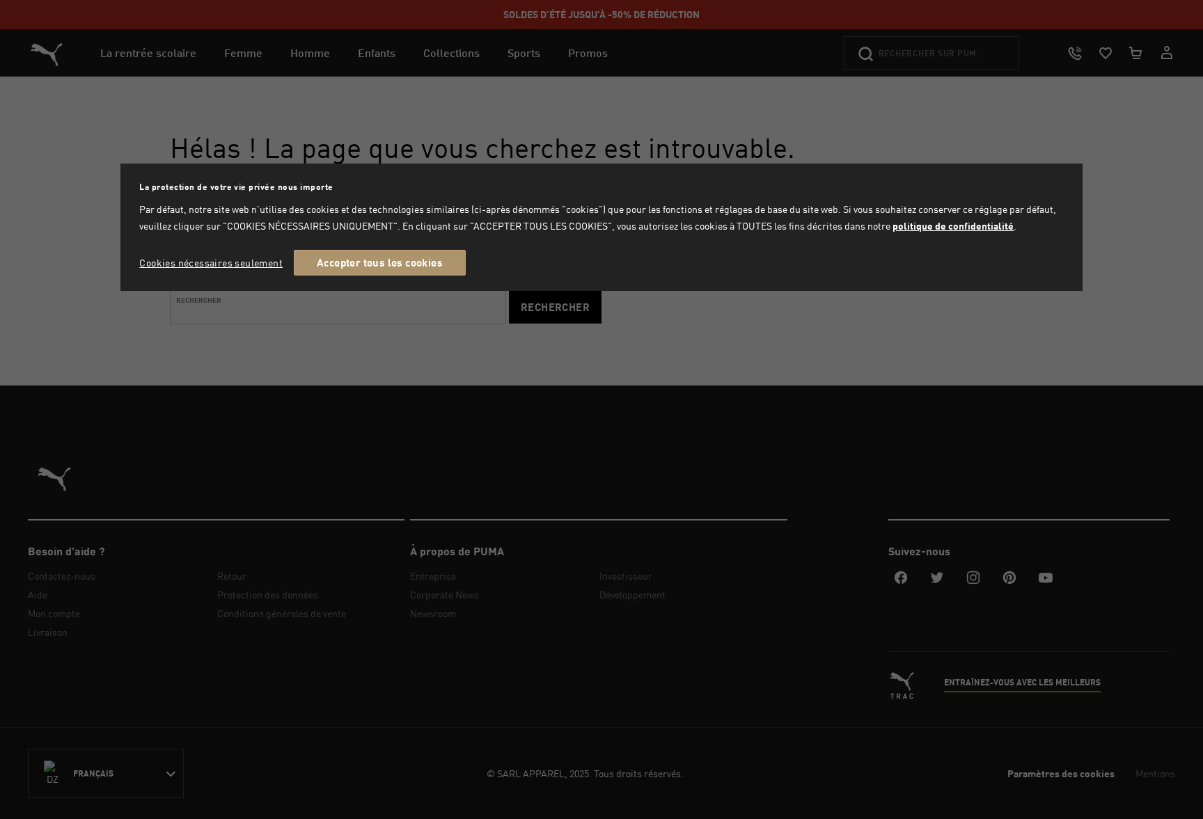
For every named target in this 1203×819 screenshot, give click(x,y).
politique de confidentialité (953, 226)
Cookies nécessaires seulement (211, 263)
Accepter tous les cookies (380, 262)
